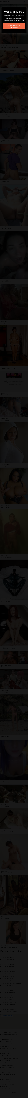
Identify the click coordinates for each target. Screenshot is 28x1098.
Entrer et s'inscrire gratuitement (14, 26)
